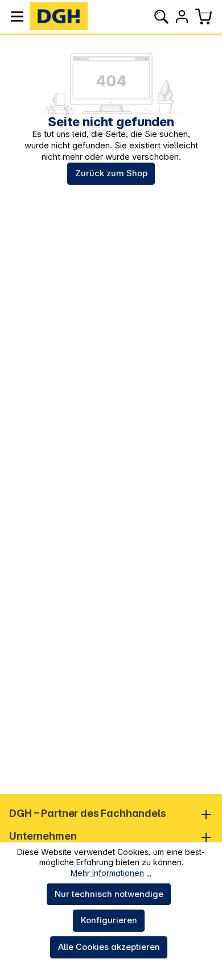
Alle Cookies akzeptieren (109, 946)
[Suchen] (161, 16)
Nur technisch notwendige (109, 894)
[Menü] (17, 16)
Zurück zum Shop (111, 173)
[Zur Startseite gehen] (58, 16)
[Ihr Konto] (182, 16)
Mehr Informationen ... (111, 873)
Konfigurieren (109, 920)
